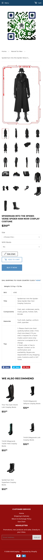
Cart (39, 3)
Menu (7, 3)
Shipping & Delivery (21, 516)
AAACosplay (14, 551)
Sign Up (37, 537)
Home (4, 51)
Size (3, 232)
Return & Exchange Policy (21, 519)
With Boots (6, 242)
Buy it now (12, 268)
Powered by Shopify (29, 551)
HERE (38, 280)
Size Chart (21, 521)
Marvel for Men (16, 51)
